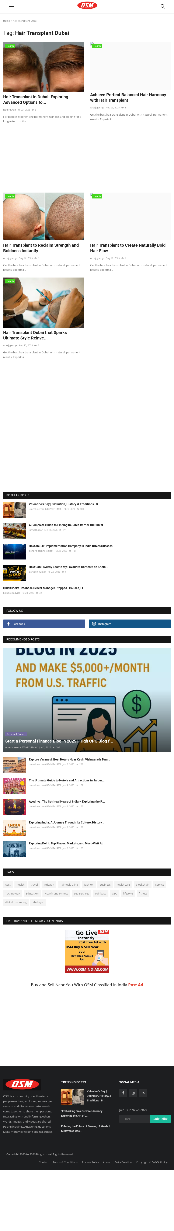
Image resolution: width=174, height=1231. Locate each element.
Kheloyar (38, 902)
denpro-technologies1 (41, 550)
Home (6, 20)
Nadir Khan (9, 109)
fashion (89, 884)
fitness (143, 893)
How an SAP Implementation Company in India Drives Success (70, 546)
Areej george (97, 107)
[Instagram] (133, 1093)
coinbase (100, 893)
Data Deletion (123, 1162)
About (107, 1162)
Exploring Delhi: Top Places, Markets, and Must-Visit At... (67, 843)
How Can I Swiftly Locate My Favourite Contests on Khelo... (68, 567)
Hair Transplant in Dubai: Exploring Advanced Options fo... (35, 99)
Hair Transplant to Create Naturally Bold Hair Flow (128, 248)
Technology (12, 893)
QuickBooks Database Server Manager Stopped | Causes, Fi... (44, 588)
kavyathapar (36, 529)
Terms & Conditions (65, 1162)
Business (105, 884)
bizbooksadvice (11, 592)
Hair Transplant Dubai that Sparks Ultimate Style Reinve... (35, 335)
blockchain (142, 884)
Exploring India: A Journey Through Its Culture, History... (66, 822)
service (159, 884)
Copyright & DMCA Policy (152, 1162)
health (21, 884)
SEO (114, 893)
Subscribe (160, 1119)
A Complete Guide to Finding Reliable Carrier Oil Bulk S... (67, 525)
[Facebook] (123, 1093)
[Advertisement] (87, 155)
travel (34, 884)
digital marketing (16, 902)
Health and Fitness (56, 893)
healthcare (123, 884)
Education (32, 893)
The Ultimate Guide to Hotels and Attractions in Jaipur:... (67, 780)
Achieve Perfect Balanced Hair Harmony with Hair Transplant (128, 97)
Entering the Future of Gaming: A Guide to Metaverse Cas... (86, 1129)
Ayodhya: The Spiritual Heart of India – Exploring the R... (67, 801)
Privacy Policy (90, 1162)
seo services (81, 893)
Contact (44, 1162)
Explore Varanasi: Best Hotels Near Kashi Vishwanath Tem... (69, 759)
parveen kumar (37, 571)
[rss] (143, 1093)
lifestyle (128, 893)
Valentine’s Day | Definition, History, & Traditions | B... (64, 504)
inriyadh (49, 884)
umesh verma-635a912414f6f (45, 508)
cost (8, 884)
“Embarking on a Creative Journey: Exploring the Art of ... (82, 1113)
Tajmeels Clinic (69, 884)
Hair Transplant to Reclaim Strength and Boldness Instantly (41, 248)
